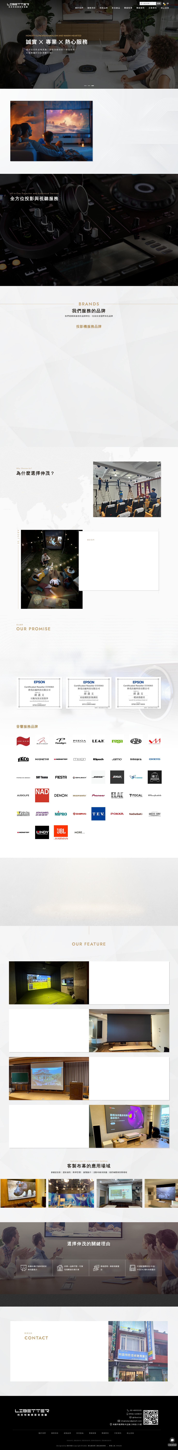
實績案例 (140, 8)
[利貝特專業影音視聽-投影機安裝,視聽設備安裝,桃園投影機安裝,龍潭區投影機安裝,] (18, 5)
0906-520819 (135, 1414)
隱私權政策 (92, 1445)
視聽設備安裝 (77, 1440)
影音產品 (116, 8)
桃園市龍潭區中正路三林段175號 (127, 1424)
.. (107, 1445)
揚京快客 (70, 1445)
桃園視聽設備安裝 (106, 1440)
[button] (85, 85)
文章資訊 (153, 8)
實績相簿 (128, 8)
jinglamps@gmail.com (131, 1421)
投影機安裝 (70, 1440)
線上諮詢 (165, 8)
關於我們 (79, 8)
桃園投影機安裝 (86, 1440)
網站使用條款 (101, 1445)
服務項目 (91, 8)
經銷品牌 (104, 8)
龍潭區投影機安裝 (96, 1440)
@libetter (137, 1417)
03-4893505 (136, 1410)
